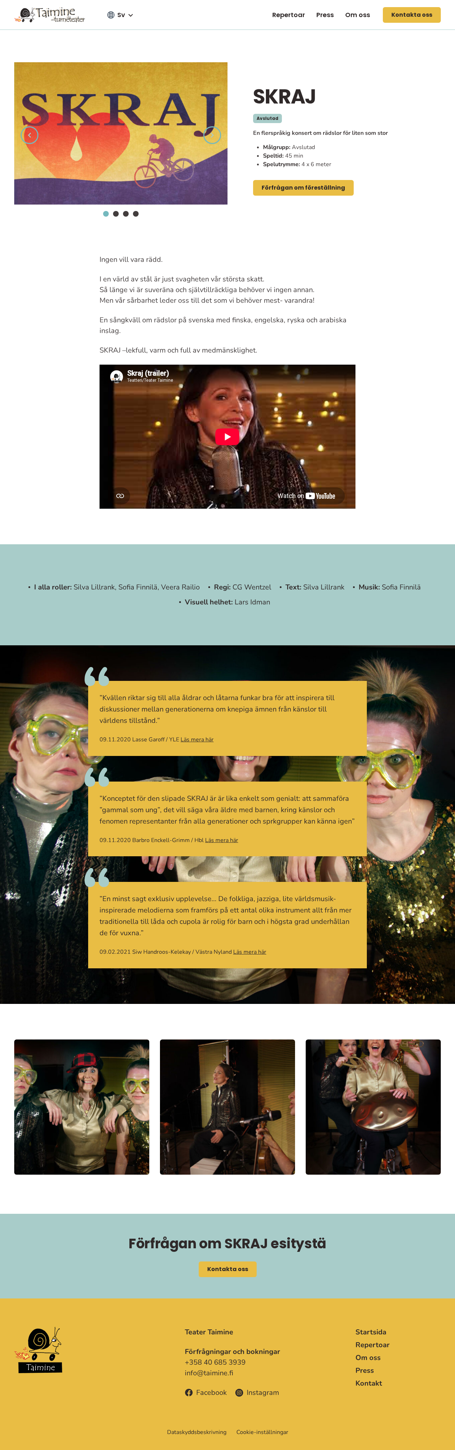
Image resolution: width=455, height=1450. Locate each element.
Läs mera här (197, 739)
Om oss (357, 14)
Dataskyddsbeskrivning (196, 1432)
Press (325, 14)
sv (121, 14)
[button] (106, 214)
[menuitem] (289, 14)
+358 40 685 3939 (215, 1362)
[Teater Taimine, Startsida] (53, 15)
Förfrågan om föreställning (303, 188)
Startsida (370, 1332)
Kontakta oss (411, 15)
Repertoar (288, 14)
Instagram (263, 1392)
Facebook (211, 1392)
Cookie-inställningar (262, 1432)
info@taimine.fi (209, 1373)
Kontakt (368, 1383)
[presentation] (29, 135)
